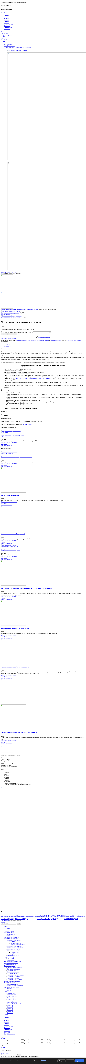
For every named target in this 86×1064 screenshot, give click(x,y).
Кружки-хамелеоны (16, 943)
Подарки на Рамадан (56, 340)
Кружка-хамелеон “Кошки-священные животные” (19, 732)
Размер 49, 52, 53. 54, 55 (14, 1004)
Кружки (36, 309)
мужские (9, 988)
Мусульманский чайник (18, 944)
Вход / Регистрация (9, 1034)
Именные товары (22, 916)
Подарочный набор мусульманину (11, 317)
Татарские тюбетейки (13, 976)
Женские (9, 990)
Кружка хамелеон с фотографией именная (16, 457)
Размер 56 (10, 1005)
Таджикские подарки (32, 918)
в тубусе (13, 954)
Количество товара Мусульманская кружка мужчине (18, 332)
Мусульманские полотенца (15, 947)
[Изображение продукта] (5, 432)
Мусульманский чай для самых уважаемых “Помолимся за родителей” (27, 588)
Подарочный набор (12, 955)
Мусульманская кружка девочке (10, 313)
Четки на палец (11, 999)
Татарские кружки (12, 970)
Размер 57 (10, 1007)
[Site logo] (4, 12)
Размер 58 (10, 1008)
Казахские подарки (33, 916)
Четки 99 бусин (11, 997)
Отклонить (70, 1061)
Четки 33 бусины (12, 996)
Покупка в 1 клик (12, 334)
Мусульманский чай (13, 950)
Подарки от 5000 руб (19, 919)
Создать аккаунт (5, 1053)
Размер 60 (10, 1011)
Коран (9, 935)
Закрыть (3, 922)
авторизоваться (27, 424)
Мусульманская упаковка (14, 946)
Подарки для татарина (13, 969)
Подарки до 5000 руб (71, 916)
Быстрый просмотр (6, 445)
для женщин (10, 958)
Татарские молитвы (13, 972)
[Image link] (7, 752)
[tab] (44, 344)
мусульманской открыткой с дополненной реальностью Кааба (33, 378)
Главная (3, 309)
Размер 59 (10, 1010)
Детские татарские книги (14, 967)
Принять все (80, 1061)
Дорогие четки (11, 993)
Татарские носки (12, 973)
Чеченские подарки (71, 919)
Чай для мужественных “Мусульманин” (15, 628)
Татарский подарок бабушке (15, 975)
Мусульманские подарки (13, 309)
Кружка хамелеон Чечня (10, 495)
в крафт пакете (15, 952)
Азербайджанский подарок (10, 550)
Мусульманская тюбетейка (15, 985)
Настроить (61, 1061)
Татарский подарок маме (14, 979)
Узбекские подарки (60, 918)
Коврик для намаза (12, 984)
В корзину (3, 334)
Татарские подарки (46, 918)
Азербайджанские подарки (8, 916)
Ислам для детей (12, 934)
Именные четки (11, 994)
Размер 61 (10, 1013)
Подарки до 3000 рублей (74, 340)
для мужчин (10, 960)
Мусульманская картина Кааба (12, 436)
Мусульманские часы (13, 949)
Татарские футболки (13, 978)
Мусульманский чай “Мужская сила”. (15, 667)
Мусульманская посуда (27, 309)
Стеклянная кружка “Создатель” (13, 534)
